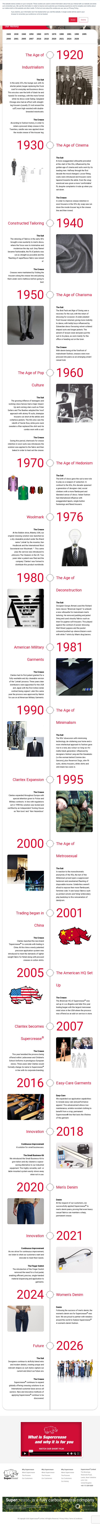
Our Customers (27, 1478)
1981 (69, 34)
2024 (69, 39)
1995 (84, 34)
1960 (39, 34)
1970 (46, 34)
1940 (24, 34)
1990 (77, 34)
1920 (8, 34)
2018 (46, 39)
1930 (16, 34)
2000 (8, 39)
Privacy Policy (64, 1518)
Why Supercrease (28, 1469)
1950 (31, 34)
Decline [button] (83, 20)
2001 (16, 39)
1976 (54, 34)
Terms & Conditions (75, 1518)
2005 (24, 39)
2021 (61, 39)
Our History (65, 1481)
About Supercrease (28, 1472)
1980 (61, 34)
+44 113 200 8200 (87, 1485)
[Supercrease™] (11, 1474)
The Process (26, 1475)
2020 (54, 39)
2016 (39, 39)
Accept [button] (73, 20)
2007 (31, 39)
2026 (77, 39)
